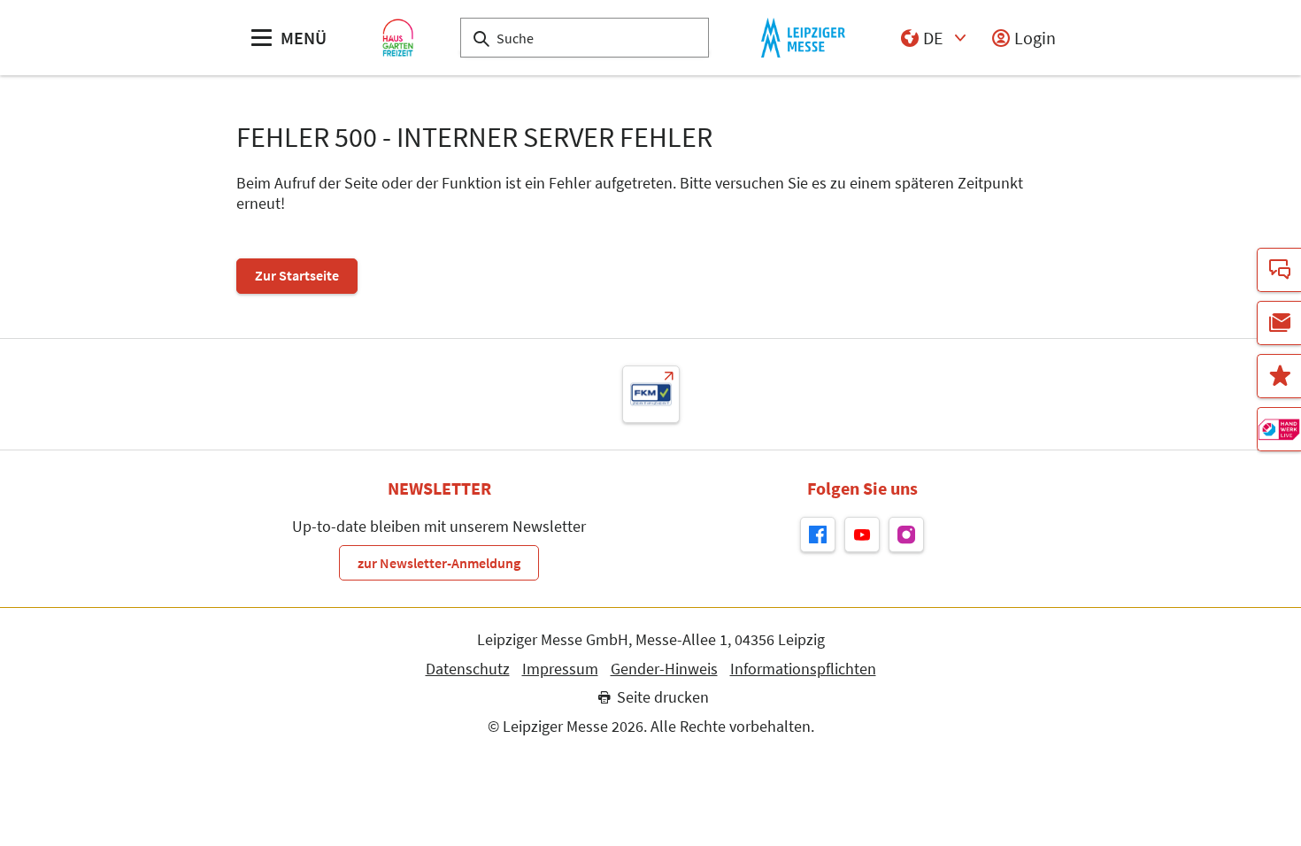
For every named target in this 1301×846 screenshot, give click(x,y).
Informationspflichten (803, 669)
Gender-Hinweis (664, 669)
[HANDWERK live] (1279, 429)
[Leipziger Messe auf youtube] (862, 534)
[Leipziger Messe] (803, 38)
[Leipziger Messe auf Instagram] (906, 534)
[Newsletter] (1279, 323)
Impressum (560, 669)
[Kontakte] (1279, 270)
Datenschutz (468, 669)
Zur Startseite (297, 275)
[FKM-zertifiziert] (651, 394)
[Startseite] (398, 38)
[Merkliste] (1279, 376)
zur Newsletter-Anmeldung (439, 563)
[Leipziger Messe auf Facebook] (817, 534)
